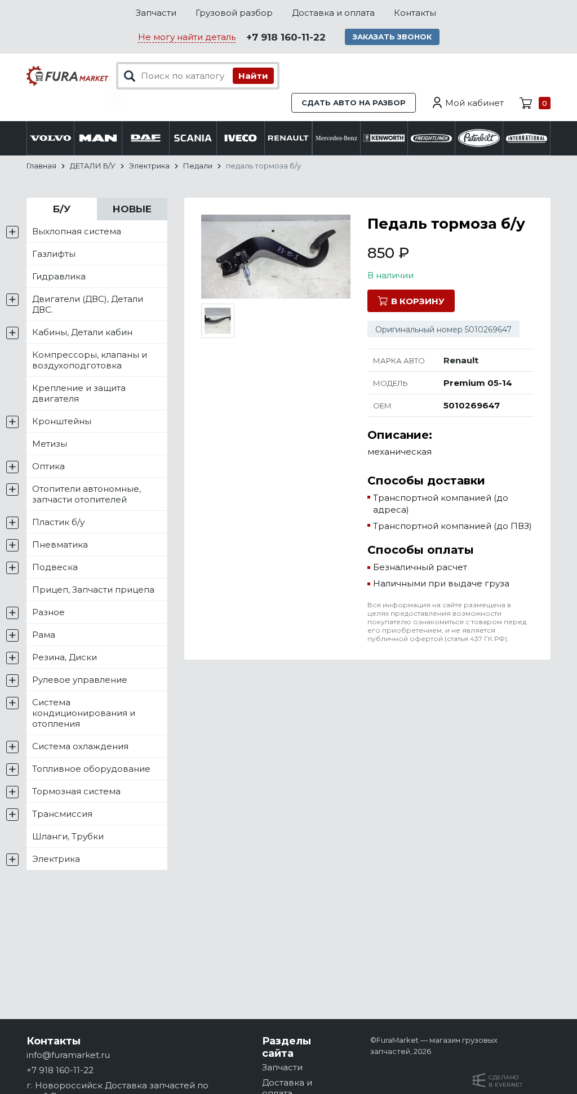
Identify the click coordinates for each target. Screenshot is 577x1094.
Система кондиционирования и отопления (83, 713)
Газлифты (54, 253)
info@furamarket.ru (68, 1054)
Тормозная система (76, 791)
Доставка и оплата (333, 12)
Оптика (48, 466)
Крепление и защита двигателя (79, 393)
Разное (48, 612)
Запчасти (156, 12)
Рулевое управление (79, 679)
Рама (43, 634)
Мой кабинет (474, 102)
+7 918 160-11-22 (286, 37)
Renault (460, 360)
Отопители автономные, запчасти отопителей (86, 494)
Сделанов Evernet (505, 1081)
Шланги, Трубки (68, 836)
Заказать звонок (392, 36)
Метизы (49, 443)
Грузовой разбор (234, 12)
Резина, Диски (64, 657)
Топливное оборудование (91, 768)
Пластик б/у (58, 522)
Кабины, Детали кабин (82, 332)
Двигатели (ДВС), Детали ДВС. (87, 304)
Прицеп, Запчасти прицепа (93, 589)
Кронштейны (61, 421)
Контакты (415, 12)
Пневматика (60, 544)
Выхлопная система (76, 231)
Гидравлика (59, 276)
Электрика (56, 858)
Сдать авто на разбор (353, 102)
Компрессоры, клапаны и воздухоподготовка (89, 360)
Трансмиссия (62, 813)
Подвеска (55, 567)
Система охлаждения (80, 746)
